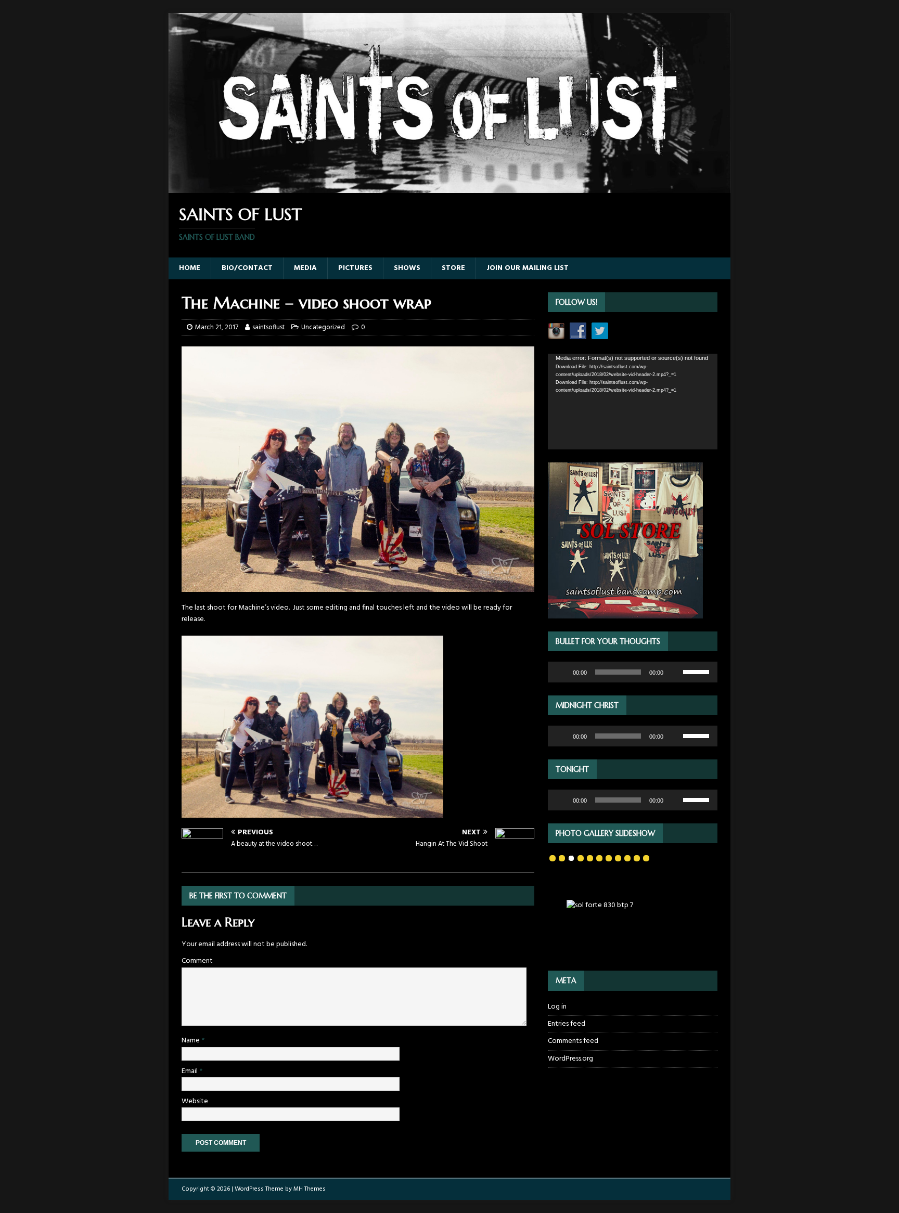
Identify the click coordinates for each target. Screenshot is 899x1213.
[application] (632, 401)
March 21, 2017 (216, 327)
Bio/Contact (247, 268)
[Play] (561, 672)
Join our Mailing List (527, 268)
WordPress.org (570, 1059)
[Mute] (675, 672)
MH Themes (309, 1189)
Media (305, 268)
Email (190, 1071)
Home (189, 268)
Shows (407, 268)
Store (453, 268)
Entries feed (566, 1024)
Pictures (355, 268)
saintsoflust (268, 327)
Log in (557, 1007)
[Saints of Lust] (449, 187)
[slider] (697, 671)
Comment (197, 961)
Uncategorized (323, 327)
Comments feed (573, 1041)
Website (195, 1101)
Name (191, 1041)
